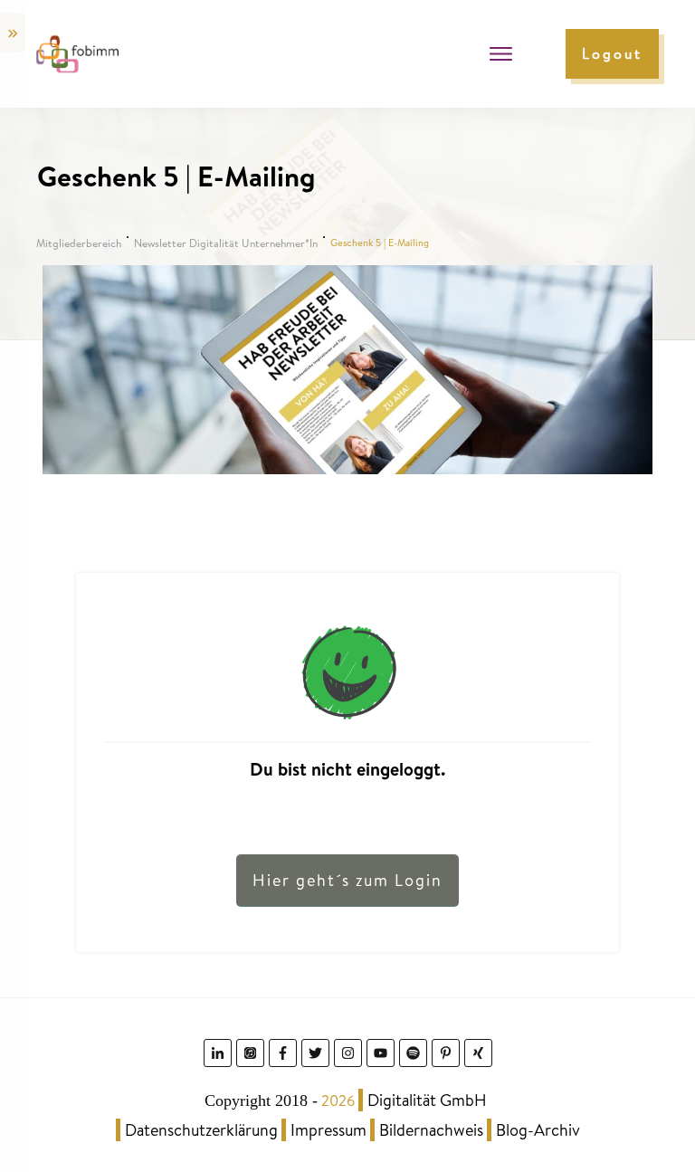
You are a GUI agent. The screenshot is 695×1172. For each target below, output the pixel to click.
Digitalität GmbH (427, 1100)
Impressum (328, 1130)
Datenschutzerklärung (201, 1130)
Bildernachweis (431, 1130)
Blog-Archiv (538, 1130)
